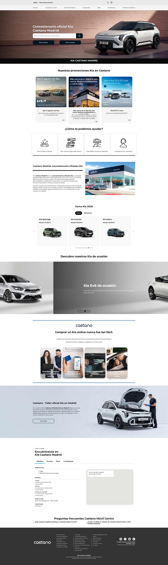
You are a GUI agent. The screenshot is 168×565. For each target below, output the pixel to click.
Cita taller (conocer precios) (97, 151)
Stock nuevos (43, 42)
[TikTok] (134, 539)
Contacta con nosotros (123, 151)
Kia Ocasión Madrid (61, 538)
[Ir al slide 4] (81, 247)
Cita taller (95, 541)
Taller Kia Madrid (97, 538)
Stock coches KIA (60, 534)
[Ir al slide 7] (86, 247)
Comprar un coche (51, 7)
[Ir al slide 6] (84, 247)
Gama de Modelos (69, 7)
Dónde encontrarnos (129, 7)
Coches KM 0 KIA (60, 541)
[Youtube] (129, 539)
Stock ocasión (70, 42)
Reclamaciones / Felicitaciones (82, 545)
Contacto (95, 545)
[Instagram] (125, 539)
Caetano (35, 7)
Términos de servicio (80, 543)
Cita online (43, 421)
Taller (99, 7)
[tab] (79, 311)
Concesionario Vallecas (62, 547)
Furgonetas (86, 7)
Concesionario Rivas (61, 545)
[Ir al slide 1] (76, 247)
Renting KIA (59, 540)
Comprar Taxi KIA (97, 543)
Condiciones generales (80, 536)
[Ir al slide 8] (88, 247)
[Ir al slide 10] (91, 247)
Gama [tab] (78, 213)
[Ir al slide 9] (90, 247)
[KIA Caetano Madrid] (35, 2)
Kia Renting (111, 7)
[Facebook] (120, 539)
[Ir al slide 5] (83, 247)
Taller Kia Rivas (96, 540)
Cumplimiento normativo (81, 538)
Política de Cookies (79, 540)
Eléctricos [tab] (88, 213)
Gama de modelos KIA (62, 536)
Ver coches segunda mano (70, 151)
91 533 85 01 (38, 506)
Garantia (77, 547)
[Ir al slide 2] (77, 247)
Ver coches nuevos (44, 151)
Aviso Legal (77, 534)
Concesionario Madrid (61, 543)
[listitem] (84, 288)
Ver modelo (52, 244)
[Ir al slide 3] (79, 247)
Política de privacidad (80, 541)
